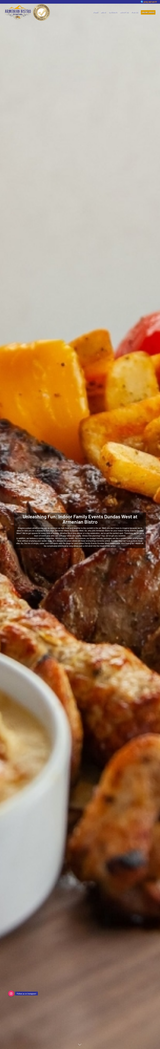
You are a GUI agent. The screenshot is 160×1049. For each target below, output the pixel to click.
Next (155, 524)
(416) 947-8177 (150, 2)
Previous (5, 524)
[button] (11, 993)
